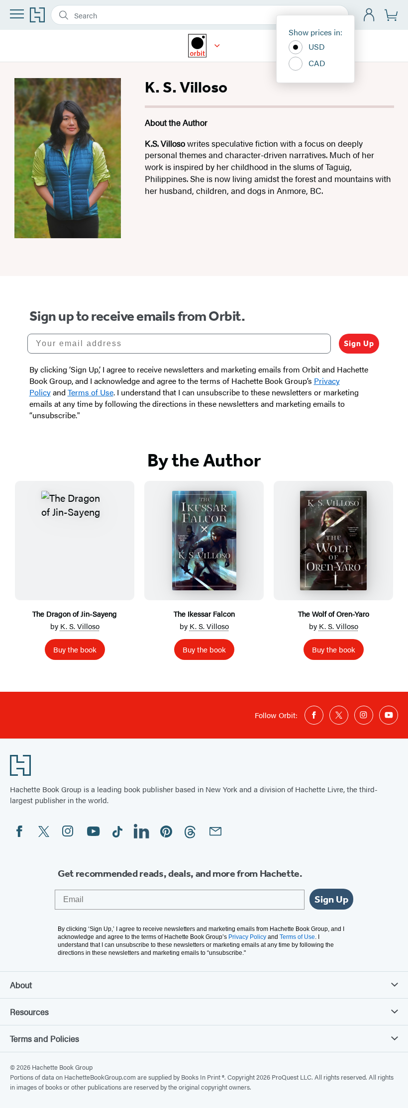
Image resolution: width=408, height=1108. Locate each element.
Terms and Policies (44, 1038)
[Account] (369, 15)
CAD (316, 63)
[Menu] (17, 13)
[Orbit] (217, 45)
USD (316, 46)
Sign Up (359, 343)
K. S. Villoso (80, 626)
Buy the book (75, 649)
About (21, 985)
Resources (29, 1011)
